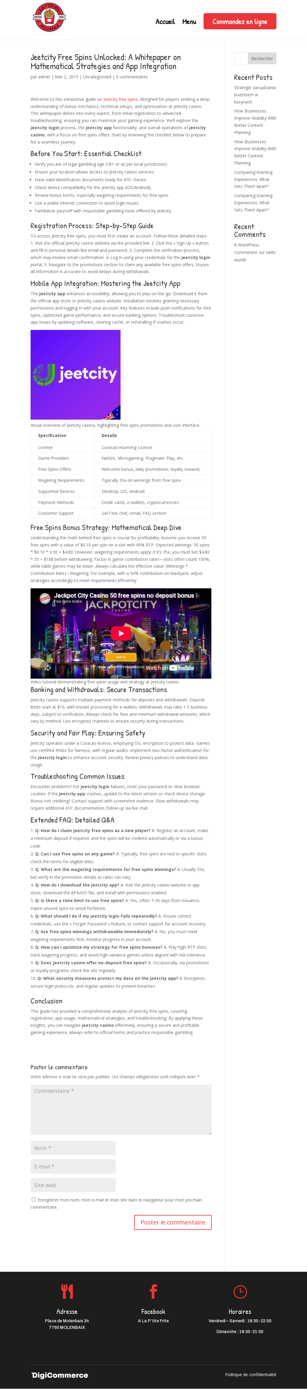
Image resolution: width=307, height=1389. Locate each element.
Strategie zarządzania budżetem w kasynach (255, 95)
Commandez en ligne (240, 21)
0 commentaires (132, 77)
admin (44, 77)
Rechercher (262, 58)
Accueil (165, 22)
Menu (189, 22)
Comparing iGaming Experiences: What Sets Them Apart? (253, 179)
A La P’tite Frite (153, 1321)
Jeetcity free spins (120, 99)
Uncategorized (97, 77)
